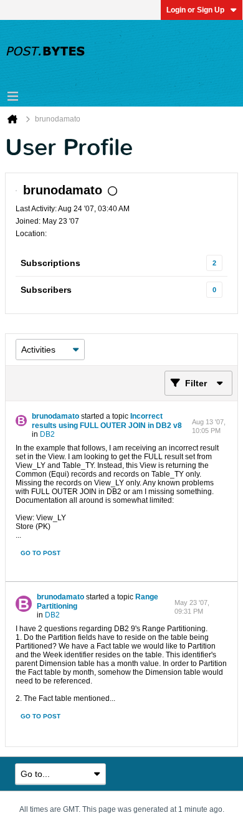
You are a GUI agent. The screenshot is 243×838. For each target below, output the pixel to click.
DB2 (47, 434)
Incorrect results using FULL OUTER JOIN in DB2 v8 (107, 421)
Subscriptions (50, 263)
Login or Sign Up (195, 10)
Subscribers (46, 290)
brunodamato (55, 416)
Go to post (40, 553)
